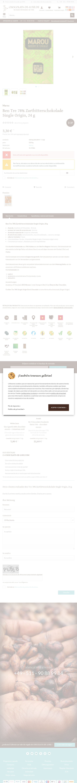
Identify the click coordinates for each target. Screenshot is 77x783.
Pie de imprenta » (14, 406)
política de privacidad (58, 393)
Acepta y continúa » (58, 407)
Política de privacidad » (16, 409)
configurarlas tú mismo (29, 393)
